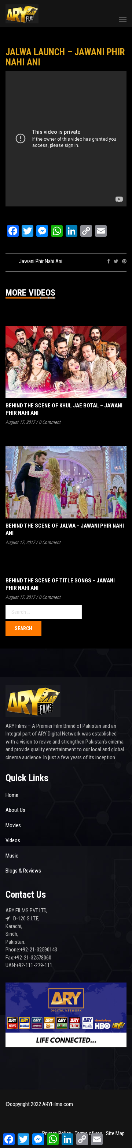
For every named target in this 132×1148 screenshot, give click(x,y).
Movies (13, 825)
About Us (15, 810)
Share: (95, 261)
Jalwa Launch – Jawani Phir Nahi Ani (65, 57)
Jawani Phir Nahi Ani (40, 261)
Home (12, 795)
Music (12, 855)
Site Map (115, 1133)
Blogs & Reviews (23, 870)
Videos (13, 840)
